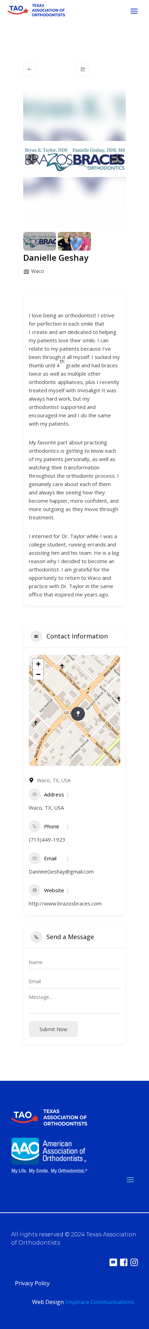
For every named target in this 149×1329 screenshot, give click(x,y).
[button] (32, 159)
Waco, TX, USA (46, 807)
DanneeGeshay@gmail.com (61, 871)
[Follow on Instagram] (134, 1262)
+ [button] (38, 664)
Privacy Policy (32, 1283)
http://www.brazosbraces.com (65, 903)
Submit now (53, 1029)
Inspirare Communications (99, 1302)
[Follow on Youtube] (113, 1262)
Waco (37, 271)
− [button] (38, 674)
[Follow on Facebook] (124, 1262)
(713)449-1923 (47, 839)
